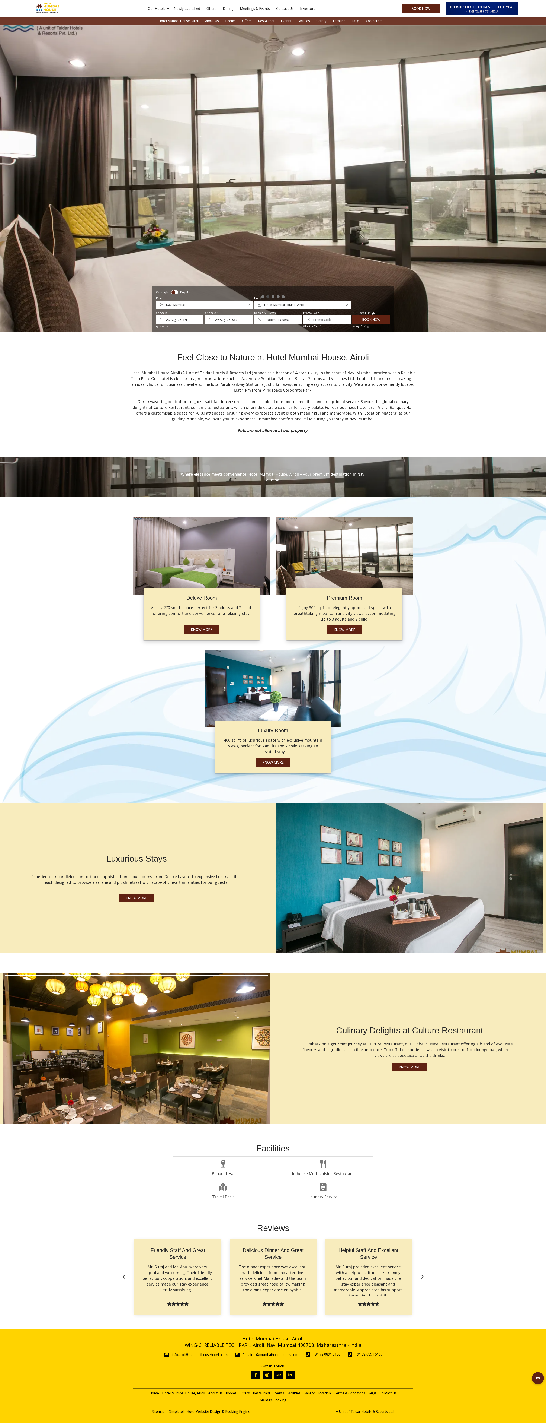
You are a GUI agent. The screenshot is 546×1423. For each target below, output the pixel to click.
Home (154, 1393)
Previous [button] (123, 1277)
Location (339, 21)
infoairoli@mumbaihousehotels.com (200, 1354)
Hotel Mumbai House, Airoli (178, 21)
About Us (212, 21)
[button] (538, 1378)
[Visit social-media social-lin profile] (290, 1375)
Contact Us (285, 8)
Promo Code (311, 312)
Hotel (257, 298)
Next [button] (422, 1277)
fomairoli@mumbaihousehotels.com (270, 1354)
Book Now (420, 8)
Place (159, 298)
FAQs (356, 21)
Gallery (321, 21)
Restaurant (266, 21)
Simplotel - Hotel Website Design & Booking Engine (209, 1411)
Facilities (304, 21)
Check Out (211, 312)
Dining (228, 8)
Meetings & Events (255, 8)
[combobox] (204, 305)
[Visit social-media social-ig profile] (267, 1375)
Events (286, 21)
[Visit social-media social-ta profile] (278, 1375)
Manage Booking (360, 326)
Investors (307, 8)
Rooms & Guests (265, 312)
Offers (211, 8)
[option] (135, 1277)
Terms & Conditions (349, 1393)
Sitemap (158, 1411)
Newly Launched (187, 8)
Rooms (230, 21)
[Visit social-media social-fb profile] (255, 1375)
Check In (161, 312)
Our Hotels (156, 8)
